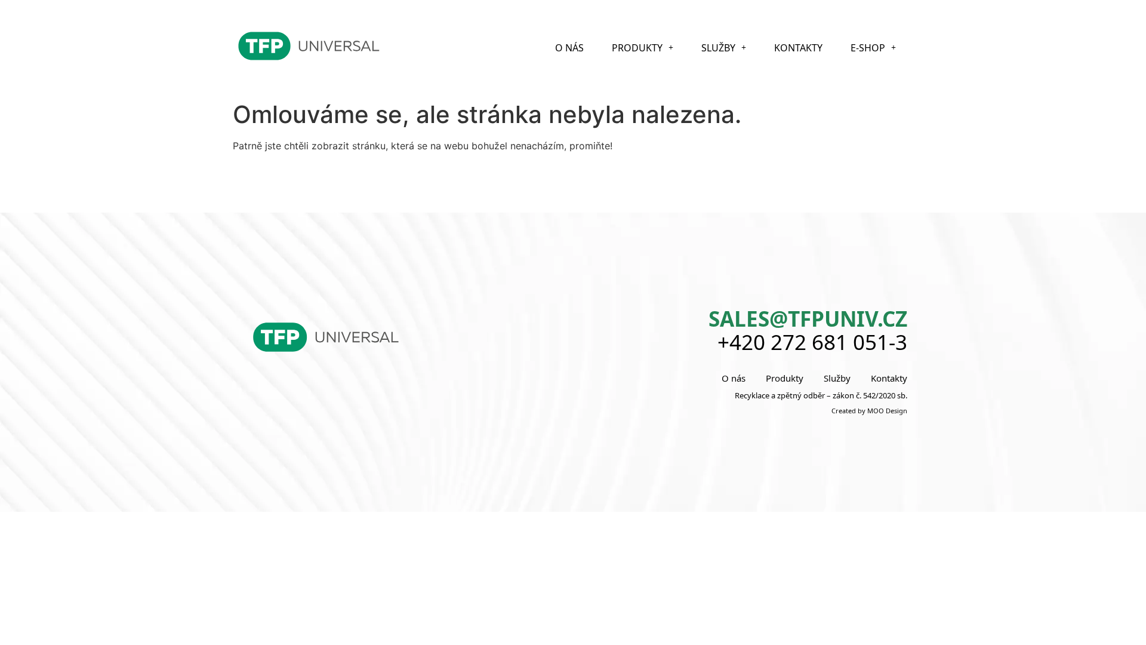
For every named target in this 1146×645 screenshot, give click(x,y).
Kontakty (798, 47)
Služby (718, 47)
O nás (569, 47)
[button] (642, 48)
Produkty (637, 47)
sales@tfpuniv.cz (807, 319)
